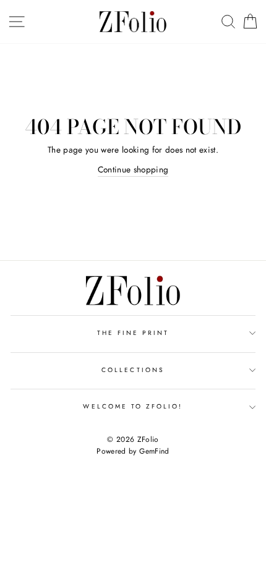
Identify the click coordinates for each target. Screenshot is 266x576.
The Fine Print (133, 332)
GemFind (154, 451)
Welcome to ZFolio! (132, 406)
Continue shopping (133, 169)
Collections (133, 370)
